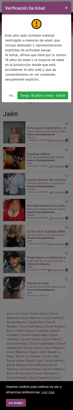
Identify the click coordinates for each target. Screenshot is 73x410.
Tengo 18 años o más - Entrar (42, 95)
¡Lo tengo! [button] (16, 402)
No (11, 95)
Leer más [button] (48, 392)
